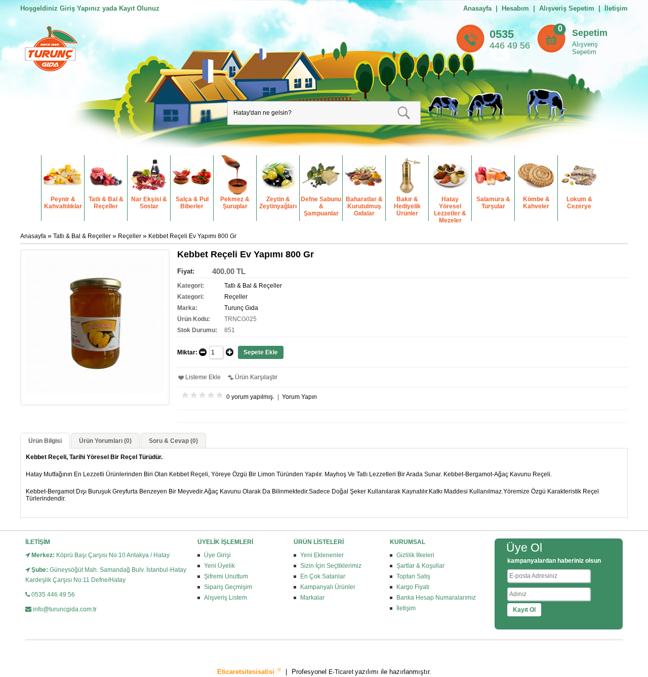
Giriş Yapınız (80, 8)
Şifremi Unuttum (226, 576)
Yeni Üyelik (219, 565)
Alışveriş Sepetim (585, 48)
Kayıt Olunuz (139, 8)
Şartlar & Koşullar (420, 565)
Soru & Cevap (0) (173, 440)
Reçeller (129, 236)
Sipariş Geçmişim (228, 587)
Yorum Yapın (299, 396)
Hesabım (515, 8)
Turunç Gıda (241, 307)
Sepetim (590, 33)
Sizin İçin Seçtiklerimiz (330, 565)
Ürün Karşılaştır (256, 377)
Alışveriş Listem (225, 597)
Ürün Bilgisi (45, 440)
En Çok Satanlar (322, 576)
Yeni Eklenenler (322, 555)
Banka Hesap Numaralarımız (436, 597)
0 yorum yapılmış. (250, 396)
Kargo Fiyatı (412, 587)
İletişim (616, 8)
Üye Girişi (217, 555)
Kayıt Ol (524, 609)
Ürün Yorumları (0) (105, 440)
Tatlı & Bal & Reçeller (82, 236)
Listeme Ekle (203, 377)
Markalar (312, 597)
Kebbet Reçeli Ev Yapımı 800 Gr (192, 236)
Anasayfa (477, 8)
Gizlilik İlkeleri (415, 555)
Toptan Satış (413, 576)
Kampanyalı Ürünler (327, 587)
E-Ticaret (342, 671)
